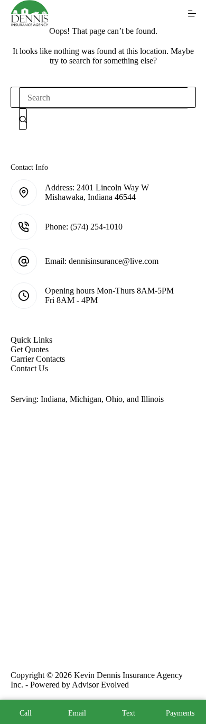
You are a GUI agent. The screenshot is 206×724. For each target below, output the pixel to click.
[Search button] (23, 119)
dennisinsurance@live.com (113, 260)
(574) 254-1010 (96, 226)
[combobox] (103, 97)
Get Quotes (30, 349)
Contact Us (29, 368)
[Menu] (192, 13)
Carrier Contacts (38, 358)
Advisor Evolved (100, 684)
